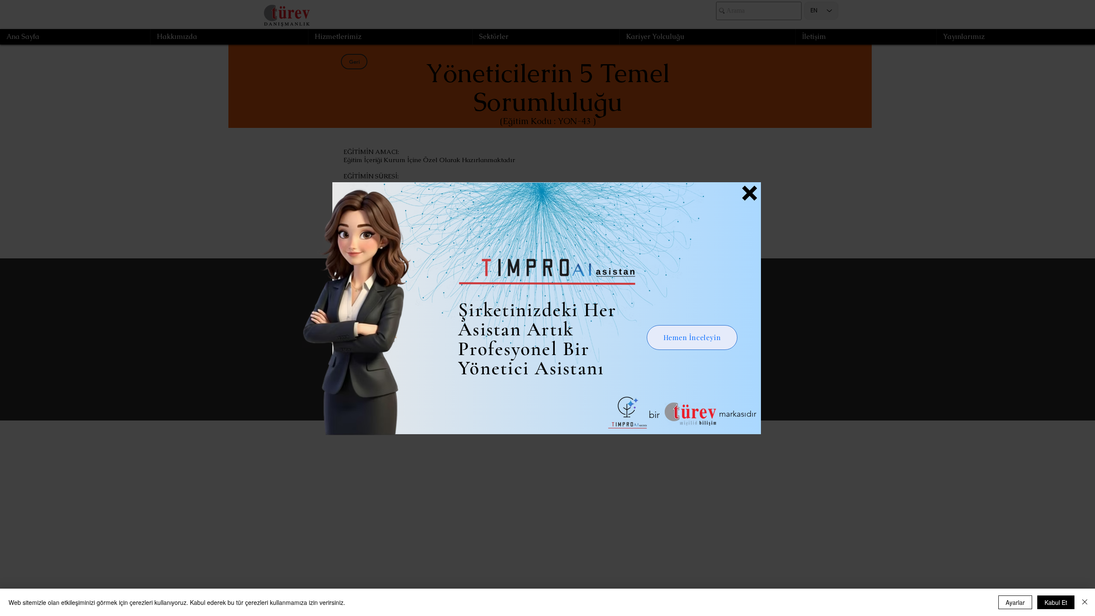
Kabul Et (1056, 602)
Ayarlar (1015, 602)
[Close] (1085, 602)
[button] (749, 193)
